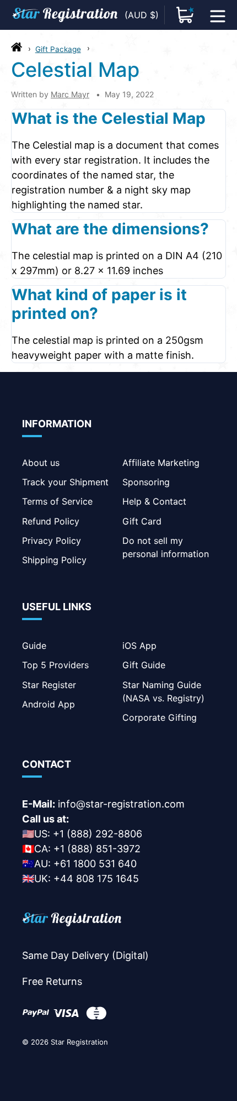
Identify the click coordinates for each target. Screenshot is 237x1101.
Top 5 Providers (55, 664)
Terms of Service (57, 501)
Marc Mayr (70, 94)
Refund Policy (50, 521)
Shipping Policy (54, 559)
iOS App (139, 645)
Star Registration (79, 1041)
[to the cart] (185, 15)
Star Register (49, 684)
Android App (48, 704)
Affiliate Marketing (161, 462)
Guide (34, 645)
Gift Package (58, 49)
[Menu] (218, 15)
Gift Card (141, 521)
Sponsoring (146, 481)
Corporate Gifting (159, 717)
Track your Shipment (65, 481)
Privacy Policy (51, 540)
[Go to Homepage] (16, 49)
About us (41, 462)
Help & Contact (154, 501)
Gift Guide (143, 664)
